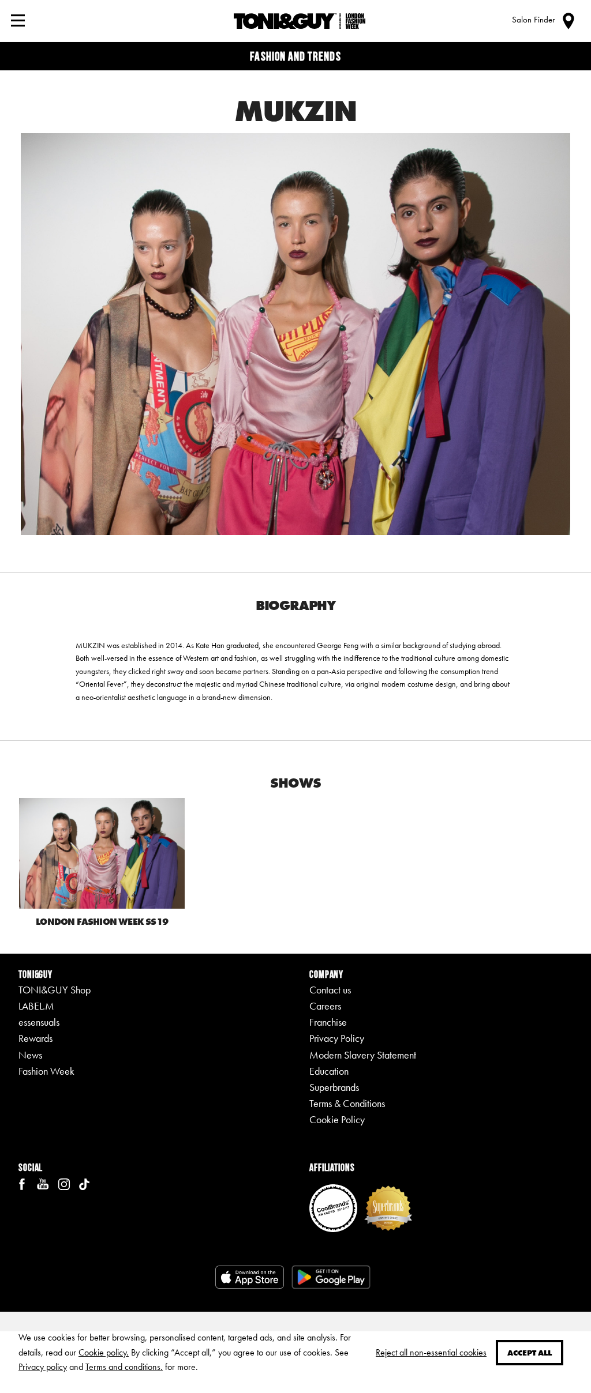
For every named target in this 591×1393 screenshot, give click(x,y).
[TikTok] (84, 1183)
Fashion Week (46, 1071)
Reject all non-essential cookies (431, 1352)
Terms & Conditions (347, 1103)
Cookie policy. (103, 1352)
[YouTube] (42, 1183)
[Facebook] (22, 1183)
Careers (325, 1006)
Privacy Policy (336, 1038)
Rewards (35, 1038)
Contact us (330, 990)
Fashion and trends (295, 56)
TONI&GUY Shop (54, 990)
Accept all (529, 1352)
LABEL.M (36, 1006)
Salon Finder (533, 19)
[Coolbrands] (333, 1206)
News (30, 1055)
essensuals (38, 1022)
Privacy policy (42, 1367)
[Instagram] (63, 1183)
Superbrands (334, 1087)
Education (329, 1071)
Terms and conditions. (124, 1367)
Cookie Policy (337, 1119)
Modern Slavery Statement (362, 1055)
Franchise (328, 1022)
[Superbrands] (388, 1206)
